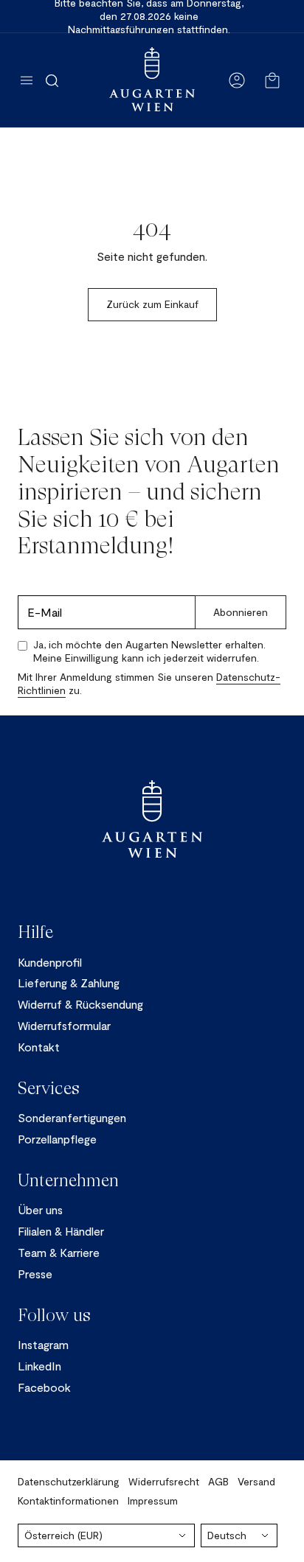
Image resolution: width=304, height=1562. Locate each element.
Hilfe (35, 932)
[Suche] (52, 80)
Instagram (43, 1344)
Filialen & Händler (61, 1231)
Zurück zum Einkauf (152, 304)
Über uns (40, 1209)
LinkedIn (39, 1366)
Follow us (54, 1315)
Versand (256, 1481)
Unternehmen (68, 1180)
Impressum (153, 1500)
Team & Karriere (59, 1252)
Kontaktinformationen (68, 1500)
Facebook (44, 1387)
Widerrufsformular (64, 1025)
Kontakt (39, 1047)
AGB (218, 1481)
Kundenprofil (50, 962)
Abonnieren (240, 612)
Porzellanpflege (57, 1139)
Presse (35, 1274)
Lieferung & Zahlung (69, 983)
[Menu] (26, 80)
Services (49, 1088)
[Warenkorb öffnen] (272, 80)
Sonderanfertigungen (72, 1117)
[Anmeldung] (237, 80)
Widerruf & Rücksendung (80, 1004)
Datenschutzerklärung (69, 1481)
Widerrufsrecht (163, 1481)
